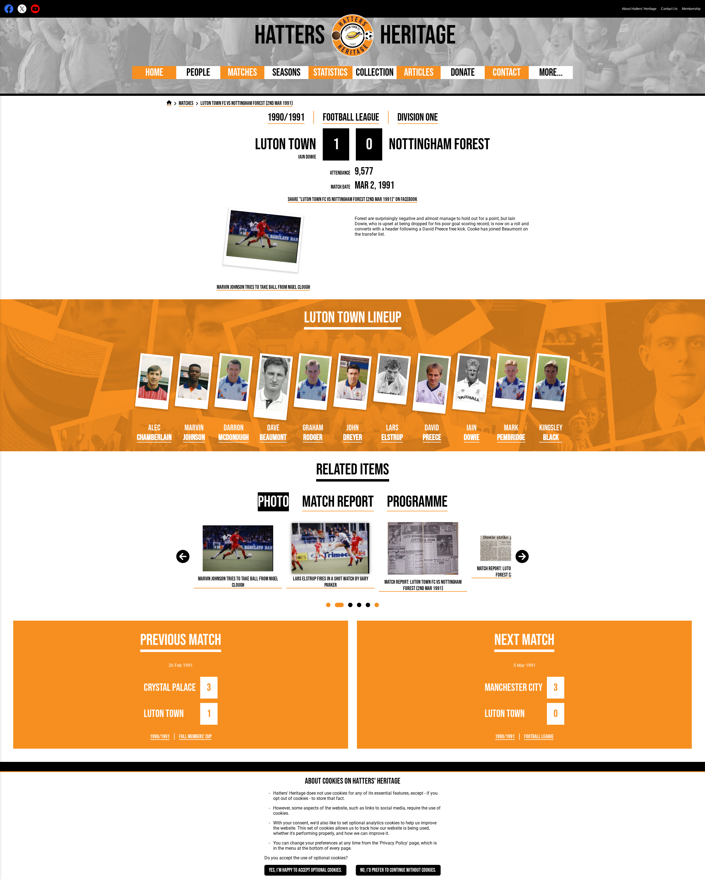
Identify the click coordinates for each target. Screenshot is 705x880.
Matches (242, 72)
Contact (507, 72)
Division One (417, 117)
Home (154, 72)
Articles (418, 72)
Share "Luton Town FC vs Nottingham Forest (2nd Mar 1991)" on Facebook (352, 199)
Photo (273, 501)
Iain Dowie (307, 157)
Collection (375, 72)
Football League (351, 117)
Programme (417, 501)
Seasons (286, 72)
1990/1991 (286, 117)
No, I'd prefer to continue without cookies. (398, 870)
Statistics (330, 72)
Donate (463, 72)
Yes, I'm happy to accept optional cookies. (305, 870)
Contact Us (669, 9)
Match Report (338, 501)
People (198, 72)
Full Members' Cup (195, 737)
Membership (691, 9)
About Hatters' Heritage (639, 9)
